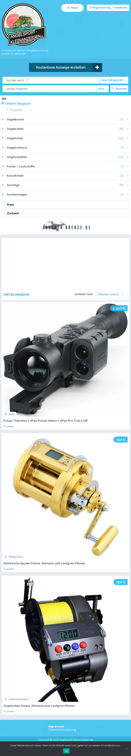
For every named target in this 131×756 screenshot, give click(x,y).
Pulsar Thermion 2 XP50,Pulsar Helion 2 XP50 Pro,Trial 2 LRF (45, 420)
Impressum (56, 726)
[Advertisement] (67, 265)
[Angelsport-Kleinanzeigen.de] (23, 45)
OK (66, 751)
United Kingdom (17, 103)
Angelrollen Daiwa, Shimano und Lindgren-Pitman (39, 705)
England (15, 110)
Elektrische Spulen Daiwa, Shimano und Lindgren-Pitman (44, 563)
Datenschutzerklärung (62, 729)
